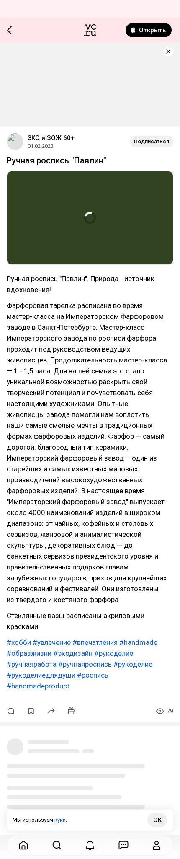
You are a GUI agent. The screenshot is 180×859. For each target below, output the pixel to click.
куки (60, 820)
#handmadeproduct (38, 686)
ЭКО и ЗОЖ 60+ (51, 138)
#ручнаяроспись (85, 664)
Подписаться (151, 141)
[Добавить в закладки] (31, 711)
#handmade (138, 642)
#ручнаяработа (32, 664)
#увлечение (52, 642)
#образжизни (29, 653)
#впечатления (95, 642)
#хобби (19, 642)
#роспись (92, 675)
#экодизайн (73, 653)
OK (157, 820)
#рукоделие (113, 653)
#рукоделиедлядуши (41, 675)
